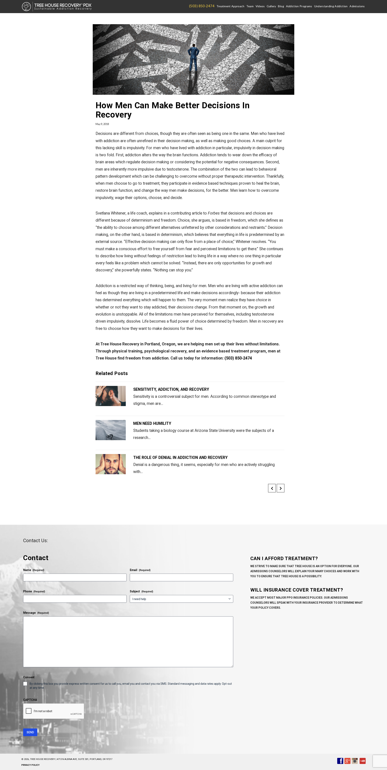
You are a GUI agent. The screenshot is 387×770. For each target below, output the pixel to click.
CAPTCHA (30, 699)
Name (33, 570)
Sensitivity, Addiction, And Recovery (171, 389)
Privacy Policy (30, 765)
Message (36, 612)
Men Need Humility (152, 423)
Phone (34, 591)
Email (140, 570)
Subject (141, 591)
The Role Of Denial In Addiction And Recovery (180, 457)
